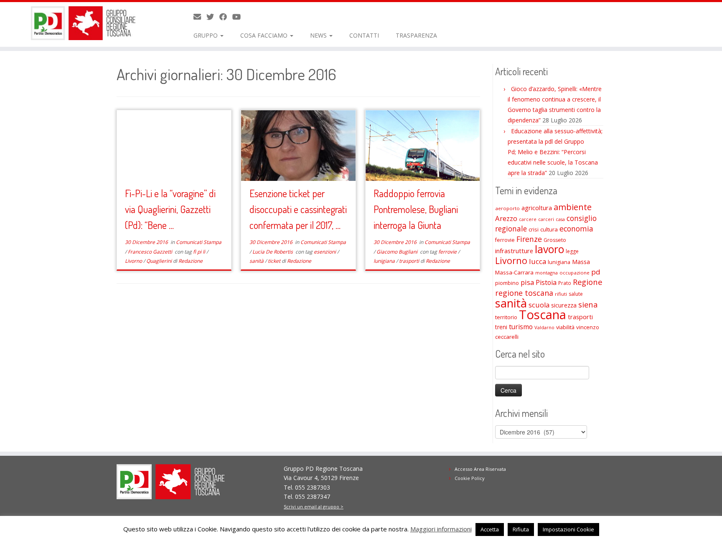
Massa (581, 262)
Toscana (542, 314)
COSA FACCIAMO (264, 35)
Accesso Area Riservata (480, 469)
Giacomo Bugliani (397, 251)
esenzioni (325, 251)
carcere (527, 219)
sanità (257, 260)
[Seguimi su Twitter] (212, 17)
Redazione (190, 260)
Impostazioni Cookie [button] (568, 529)
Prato (564, 282)
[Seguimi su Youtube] (239, 17)
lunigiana (385, 260)
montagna (546, 272)
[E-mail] (199, 17)
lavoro (549, 249)
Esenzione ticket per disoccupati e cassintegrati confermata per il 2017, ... (298, 209)
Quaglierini (159, 260)
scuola (539, 305)
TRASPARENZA (416, 35)
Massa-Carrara (514, 272)
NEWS (319, 35)
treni (501, 327)
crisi (534, 229)
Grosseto (555, 240)
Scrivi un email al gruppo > (313, 506)
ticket (275, 260)
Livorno (134, 260)
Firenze (529, 239)
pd (595, 272)
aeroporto (507, 208)
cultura (549, 229)
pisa (527, 282)
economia (576, 229)
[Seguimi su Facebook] (225, 17)
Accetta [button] (489, 529)
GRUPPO (206, 35)
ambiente (573, 207)
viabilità (565, 327)
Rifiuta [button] (521, 529)
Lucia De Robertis (273, 251)
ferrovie (448, 251)
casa (560, 219)
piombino (507, 283)
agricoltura (536, 207)
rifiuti (561, 294)
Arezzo (506, 218)
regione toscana (524, 293)
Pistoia (546, 282)
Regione (587, 282)
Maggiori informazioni (441, 529)
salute (576, 293)
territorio (506, 317)
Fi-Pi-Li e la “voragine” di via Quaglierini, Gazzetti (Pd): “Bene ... (170, 209)
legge (572, 251)
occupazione (574, 272)
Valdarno (544, 327)
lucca (537, 261)
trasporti (409, 260)
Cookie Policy (470, 478)
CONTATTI (364, 35)
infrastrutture (514, 250)
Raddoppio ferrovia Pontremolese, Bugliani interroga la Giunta (416, 209)
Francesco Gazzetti (150, 251)
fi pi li (199, 251)
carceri (546, 219)
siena (587, 304)
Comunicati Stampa (198, 242)
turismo (521, 326)
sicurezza (564, 305)
